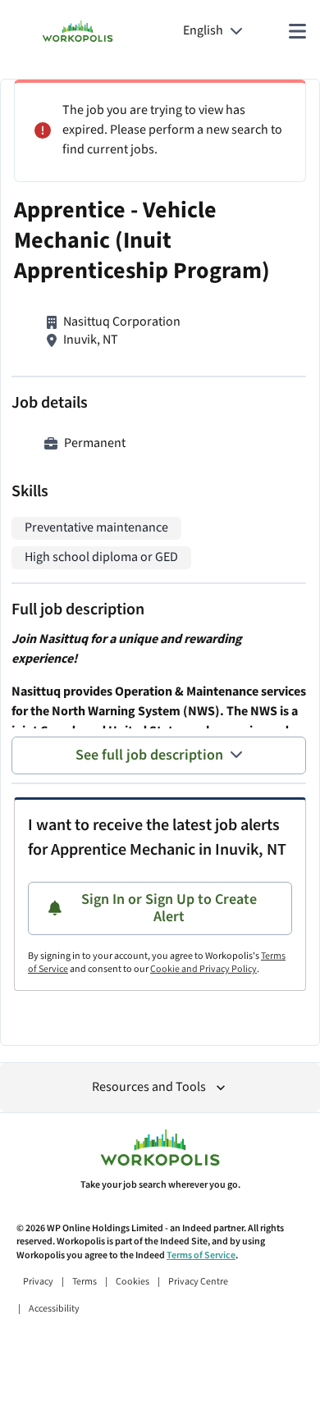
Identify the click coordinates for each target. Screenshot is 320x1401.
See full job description (149, 755)
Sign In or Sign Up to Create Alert (169, 908)
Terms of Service (201, 1255)
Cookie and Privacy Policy (203, 969)
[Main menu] (297, 31)
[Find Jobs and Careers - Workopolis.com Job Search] (77, 31)
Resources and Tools (149, 1087)
